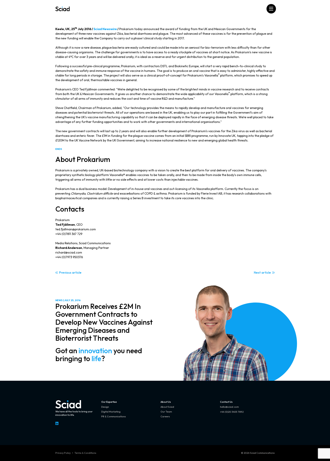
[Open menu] (271, 8)
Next (257, 273)
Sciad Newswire (105, 29)
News (59, 300)
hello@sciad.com (229, 406)
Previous (65, 273)
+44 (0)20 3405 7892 (232, 411)
